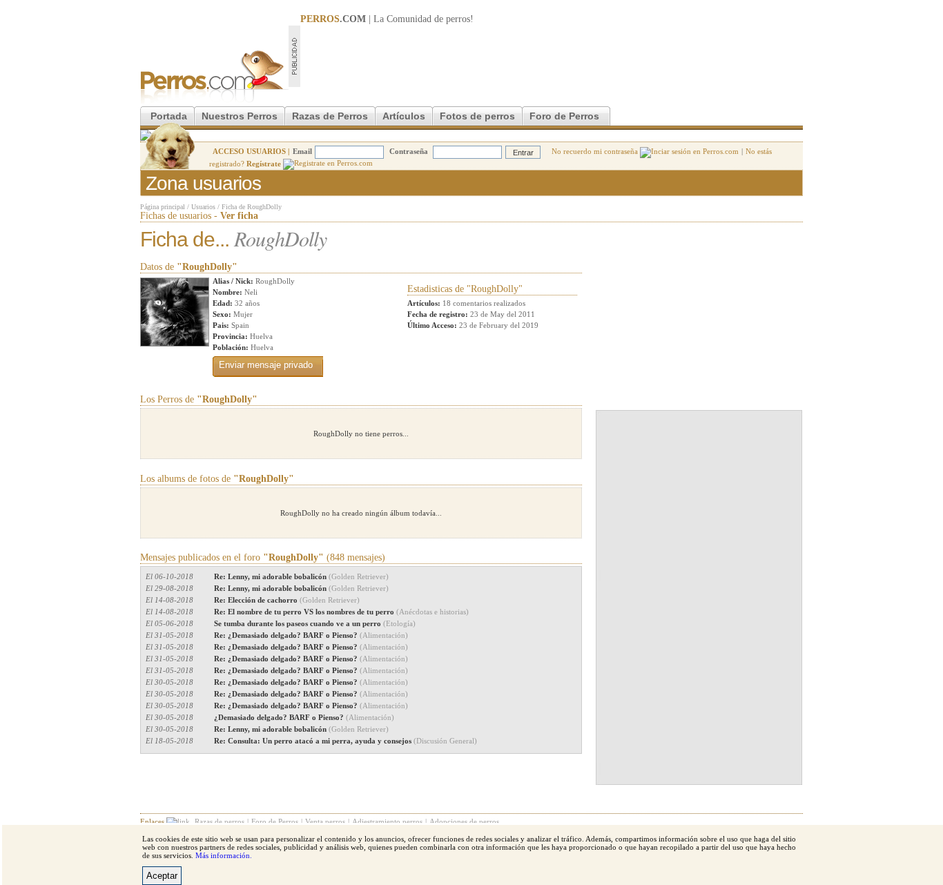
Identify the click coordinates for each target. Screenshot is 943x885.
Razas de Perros (330, 115)
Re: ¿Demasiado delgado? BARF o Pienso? (311, 635)
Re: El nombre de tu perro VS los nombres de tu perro (341, 611)
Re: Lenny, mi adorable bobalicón (301, 576)
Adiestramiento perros (387, 821)
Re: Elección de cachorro (287, 600)
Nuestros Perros (240, 115)
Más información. (223, 855)
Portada (168, 115)
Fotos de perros (477, 115)
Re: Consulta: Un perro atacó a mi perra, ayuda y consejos (345, 741)
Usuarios (203, 207)
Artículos (403, 115)
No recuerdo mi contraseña (596, 151)
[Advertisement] (551, 56)
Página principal (162, 207)
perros (458, 19)
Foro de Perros (564, 115)
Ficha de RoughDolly (252, 207)
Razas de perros (219, 821)
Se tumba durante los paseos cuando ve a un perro (315, 623)
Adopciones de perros (464, 821)
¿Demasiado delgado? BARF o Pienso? (304, 717)
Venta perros (325, 821)
